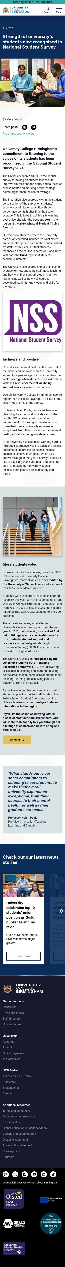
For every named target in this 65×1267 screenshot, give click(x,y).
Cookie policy (11, 1151)
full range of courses (16, 726)
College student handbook (19, 1133)
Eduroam (8, 1157)
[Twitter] (15, 1174)
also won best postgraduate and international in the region (31, 704)
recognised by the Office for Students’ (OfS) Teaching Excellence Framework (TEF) (30, 663)
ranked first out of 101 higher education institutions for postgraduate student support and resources (31, 637)
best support (41, 219)
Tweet (33, 127)
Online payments (13, 1053)
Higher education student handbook (25, 1128)
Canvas (7, 1093)
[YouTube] (34, 1174)
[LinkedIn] (44, 1174)
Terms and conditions (16, 1110)
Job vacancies (11, 1059)
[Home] (16, 9)
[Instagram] (6, 1174)
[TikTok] (53, 1174)
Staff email (9, 1082)
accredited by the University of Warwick (32, 582)
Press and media (13, 1013)
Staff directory (12, 1018)
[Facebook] (25, 1174)
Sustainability (11, 1122)
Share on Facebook (24, 127)
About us (8, 1041)
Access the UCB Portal (17, 1076)
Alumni (7, 1047)
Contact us (9, 1007)
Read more (24, 956)
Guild (23, 255)
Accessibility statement (17, 1145)
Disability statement (15, 1139)
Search (47, 12)
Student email (11, 1087)
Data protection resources (19, 1116)
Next (61, 911)
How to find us (12, 1024)
